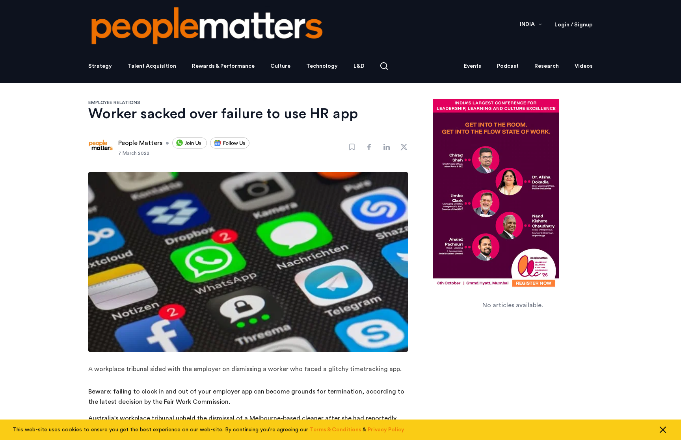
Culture (280, 66)
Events (472, 66)
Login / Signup (573, 25)
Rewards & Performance (223, 66)
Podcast (508, 66)
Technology (322, 66)
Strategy (100, 66)
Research (546, 66)
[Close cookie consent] (662, 429)
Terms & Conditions (335, 430)
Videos (584, 66)
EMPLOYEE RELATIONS (114, 102)
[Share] (369, 147)
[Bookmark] (352, 147)
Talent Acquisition (152, 66)
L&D (359, 66)
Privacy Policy (386, 430)
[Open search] (384, 66)
